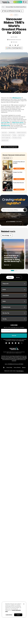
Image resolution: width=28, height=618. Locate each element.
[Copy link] (18, 45)
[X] (22, 343)
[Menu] (26, 2)
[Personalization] (23, 2)
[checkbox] (1, 339)
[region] (14, 609)
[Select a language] (4, 367)
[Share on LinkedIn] (15, 45)
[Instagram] (18, 343)
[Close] (23, 604)
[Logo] (6, 2)
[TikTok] (12, 343)
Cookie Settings (9, 614)
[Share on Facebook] (10, 45)
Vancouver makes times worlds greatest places (16, 7)
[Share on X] (13, 45)
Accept (18, 614)
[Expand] (24, 283)
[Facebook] (6, 343)
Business (18, 277)
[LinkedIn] (15, 343)
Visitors (10, 277)
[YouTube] (9, 343)
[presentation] (11, 15)
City (3, 7)
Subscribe (14, 335)
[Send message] (25, 209)
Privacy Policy (21, 340)
